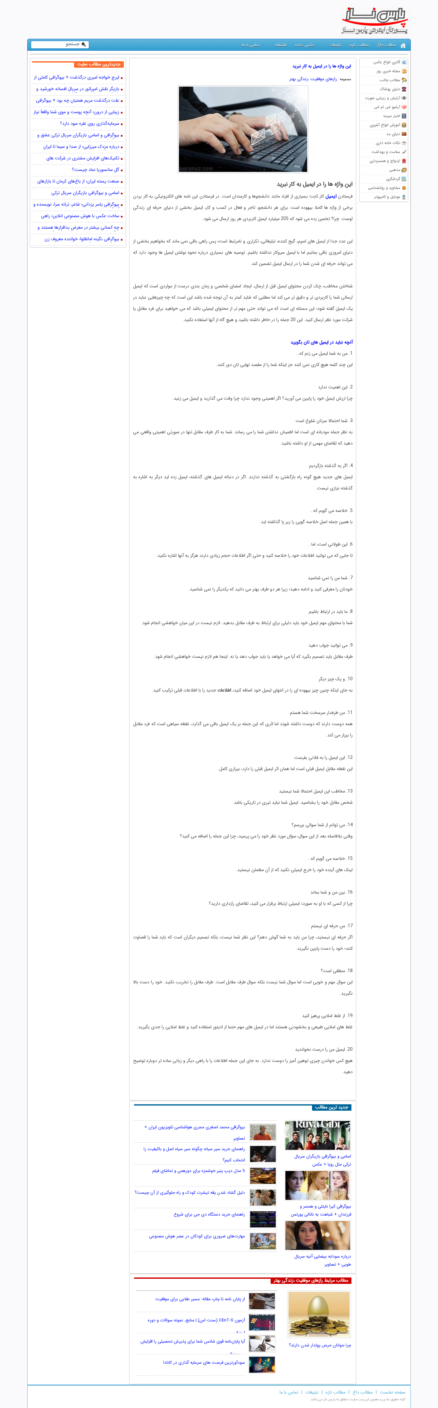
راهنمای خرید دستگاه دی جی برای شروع (209, 1214)
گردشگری (393, 179)
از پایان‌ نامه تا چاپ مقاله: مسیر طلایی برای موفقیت (200, 1299)
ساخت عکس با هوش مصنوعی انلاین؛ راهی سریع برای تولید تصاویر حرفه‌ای (80, 216)
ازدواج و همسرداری (384, 161)
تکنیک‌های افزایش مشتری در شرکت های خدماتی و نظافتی (82, 159)
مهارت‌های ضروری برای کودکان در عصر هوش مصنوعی (197, 1236)
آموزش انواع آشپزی (385, 125)
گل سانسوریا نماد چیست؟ (95, 170)
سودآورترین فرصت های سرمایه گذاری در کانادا (204, 1362)
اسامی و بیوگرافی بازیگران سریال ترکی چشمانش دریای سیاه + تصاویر (85, 193)
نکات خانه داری (388, 143)
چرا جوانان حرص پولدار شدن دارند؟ (320, 1345)
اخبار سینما (391, 116)
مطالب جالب (390, 80)
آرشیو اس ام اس (387, 107)
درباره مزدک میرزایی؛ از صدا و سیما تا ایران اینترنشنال (81, 147)
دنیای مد (393, 134)
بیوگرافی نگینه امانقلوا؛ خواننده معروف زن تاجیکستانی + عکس (82, 239)
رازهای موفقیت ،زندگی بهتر (313, 79)
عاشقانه (281, 45)
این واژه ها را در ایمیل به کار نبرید (321, 66)
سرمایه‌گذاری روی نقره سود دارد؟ (89, 124)
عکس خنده (304, 45)
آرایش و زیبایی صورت (382, 98)
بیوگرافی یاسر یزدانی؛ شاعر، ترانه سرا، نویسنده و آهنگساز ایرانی (76, 205)
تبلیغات (335, 45)
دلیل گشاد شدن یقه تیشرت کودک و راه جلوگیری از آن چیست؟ (190, 1192)
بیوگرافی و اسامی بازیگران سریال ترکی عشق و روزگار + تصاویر (78, 135)
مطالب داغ (386, 45)
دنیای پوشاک (390, 89)
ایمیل (331, 196)
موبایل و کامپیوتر (387, 197)
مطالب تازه (359, 45)
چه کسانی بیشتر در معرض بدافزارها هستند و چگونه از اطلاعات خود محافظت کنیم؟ (78, 228)
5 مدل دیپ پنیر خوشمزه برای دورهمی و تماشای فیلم (198, 1170)
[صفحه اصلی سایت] (403, 46)
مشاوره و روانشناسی (384, 188)
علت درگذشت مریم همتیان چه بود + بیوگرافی (77, 101)
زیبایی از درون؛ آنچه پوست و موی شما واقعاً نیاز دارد (76, 112)
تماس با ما (251, 45)
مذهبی (394, 170)
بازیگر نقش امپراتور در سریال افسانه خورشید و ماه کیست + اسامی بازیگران (77, 89)
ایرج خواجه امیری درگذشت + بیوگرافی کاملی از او (76, 78)
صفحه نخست (393, 1392)
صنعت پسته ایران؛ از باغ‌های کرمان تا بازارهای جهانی (78, 182)
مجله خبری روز (388, 71)
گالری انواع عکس (386, 62)
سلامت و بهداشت (386, 152)
